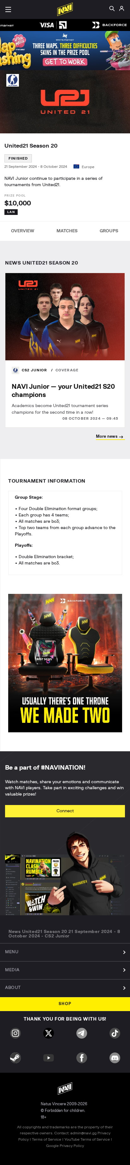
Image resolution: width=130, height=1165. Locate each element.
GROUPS (109, 231)
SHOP (65, 1004)
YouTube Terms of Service (87, 1139)
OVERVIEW (22, 231)
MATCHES (67, 231)
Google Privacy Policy (65, 1146)
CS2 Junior (35, 370)
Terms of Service (46, 1139)
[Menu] (8, 9)
